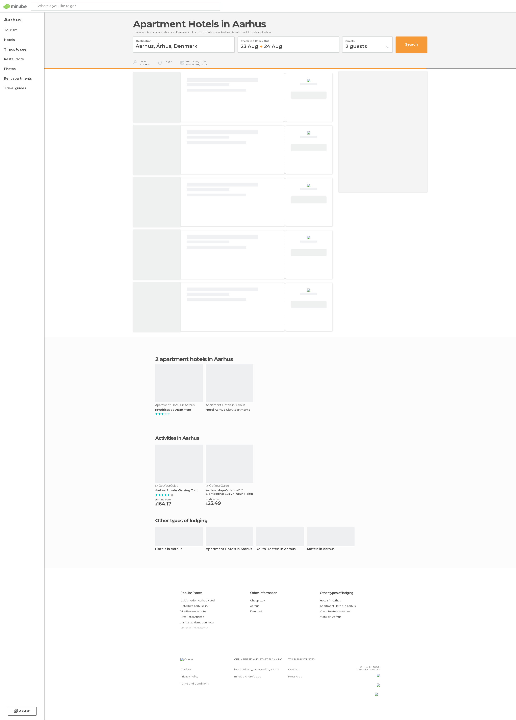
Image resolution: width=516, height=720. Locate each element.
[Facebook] (357, 661)
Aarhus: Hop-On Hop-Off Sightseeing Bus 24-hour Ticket (229, 492)
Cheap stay (257, 600)
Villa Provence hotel (193, 611)
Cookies (185, 669)
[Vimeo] (370, 661)
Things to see (15, 49)
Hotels (9, 40)
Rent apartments (18, 78)
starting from (163, 499)
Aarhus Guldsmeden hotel (197, 622)
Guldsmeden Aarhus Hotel (197, 600)
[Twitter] (364, 661)
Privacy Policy (189, 676)
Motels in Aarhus (321, 549)
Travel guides (15, 88)
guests (358, 46)
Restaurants (14, 59)
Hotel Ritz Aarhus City (194, 605)
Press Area (295, 676)
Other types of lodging (336, 593)
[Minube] (15, 6)
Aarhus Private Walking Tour (176, 490)
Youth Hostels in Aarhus (276, 549)
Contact (293, 669)
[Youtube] (377, 661)
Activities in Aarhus (177, 438)
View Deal (308, 95)
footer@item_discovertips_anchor (256, 669)
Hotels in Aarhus (168, 549)
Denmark (256, 611)
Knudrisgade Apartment (173, 410)
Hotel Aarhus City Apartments (228, 410)
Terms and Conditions (194, 683)
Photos (10, 69)
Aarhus (254, 605)
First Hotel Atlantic (192, 616)
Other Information (263, 593)
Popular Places (191, 593)
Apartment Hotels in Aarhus (229, 549)
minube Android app (247, 676)
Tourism (11, 30)
